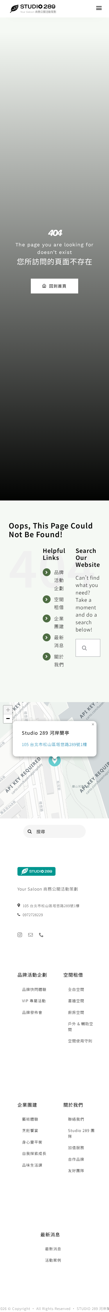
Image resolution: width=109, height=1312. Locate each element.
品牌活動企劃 (59, 580)
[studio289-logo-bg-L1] (36, 869)
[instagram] (19, 934)
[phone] (41, 934)
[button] (55, 760)
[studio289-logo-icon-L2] (14, 7)
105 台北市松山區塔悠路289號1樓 (54, 744)
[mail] (30, 934)
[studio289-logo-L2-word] (37, 6)
